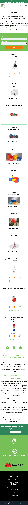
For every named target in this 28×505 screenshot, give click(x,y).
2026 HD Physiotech (9, 503)
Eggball (14, 192)
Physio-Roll (14, 170)
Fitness (11, 29)
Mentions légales (8, 502)
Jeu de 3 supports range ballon (14, 317)
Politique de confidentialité (17, 502)
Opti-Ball (14, 235)
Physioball (14, 149)
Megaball (14, 214)
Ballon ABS (14, 127)
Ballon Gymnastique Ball (14, 105)
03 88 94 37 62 (16, 432)
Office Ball (14, 55)
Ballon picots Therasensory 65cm (14, 288)
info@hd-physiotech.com (14, 481)
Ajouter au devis (14, 77)
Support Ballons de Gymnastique (14, 259)
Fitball (14, 84)
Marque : (4, 41)
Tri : (3, 37)
